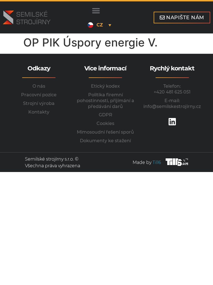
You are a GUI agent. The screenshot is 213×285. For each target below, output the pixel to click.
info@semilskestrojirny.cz (172, 106)
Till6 (157, 162)
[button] (96, 10)
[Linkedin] (172, 121)
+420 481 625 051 (172, 92)
